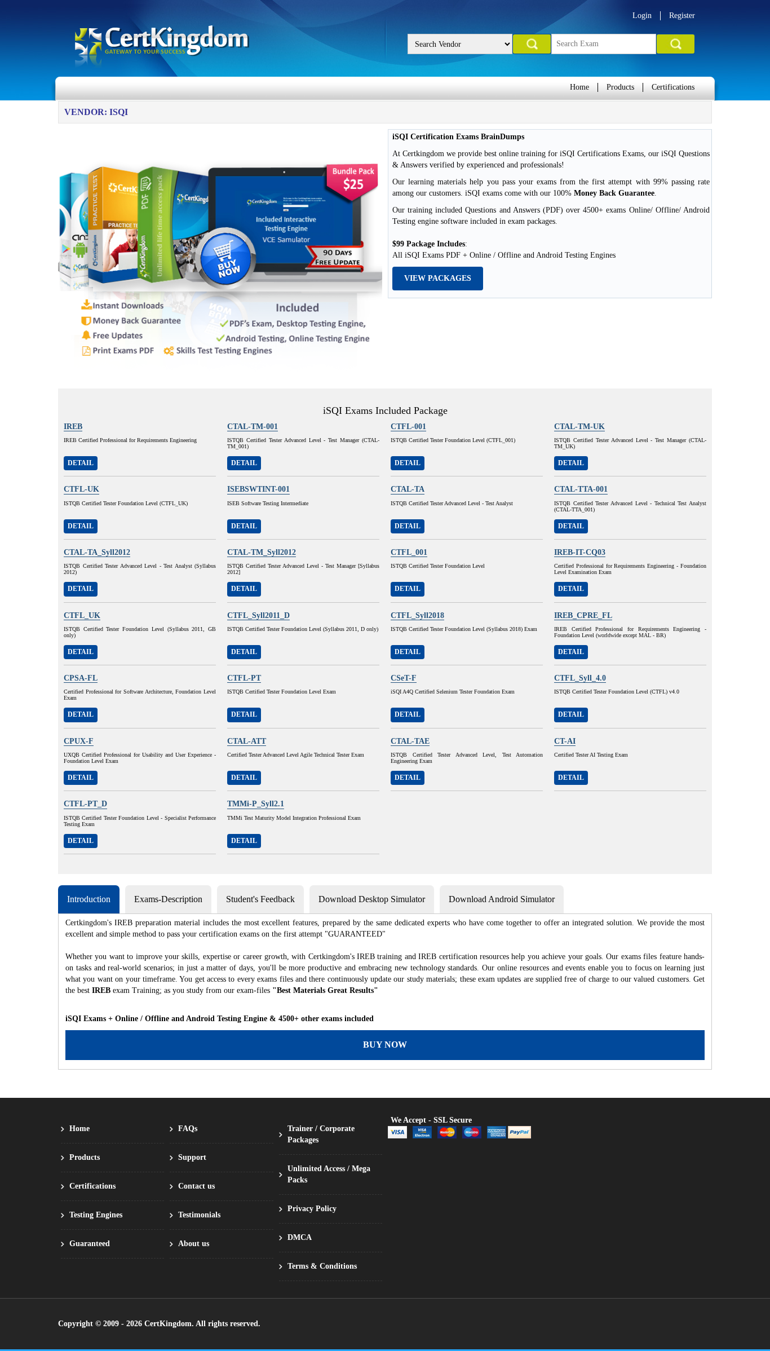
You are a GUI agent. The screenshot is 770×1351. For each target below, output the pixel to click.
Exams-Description (168, 899)
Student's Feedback (260, 899)
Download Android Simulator (502, 899)
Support (192, 1157)
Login (642, 15)
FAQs (187, 1128)
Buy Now (385, 1044)
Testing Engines (95, 1215)
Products (620, 87)
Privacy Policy (312, 1208)
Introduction (88, 899)
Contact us (196, 1186)
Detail (81, 463)
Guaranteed (89, 1243)
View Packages (437, 278)
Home (579, 87)
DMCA (299, 1237)
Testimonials (199, 1215)
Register (682, 15)
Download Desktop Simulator (371, 899)
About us (193, 1243)
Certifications (673, 87)
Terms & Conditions (322, 1266)
